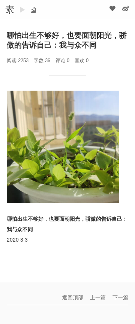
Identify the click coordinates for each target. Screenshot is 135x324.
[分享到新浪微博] (125, 8)
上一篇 (98, 297)
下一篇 (120, 297)
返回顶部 (72, 297)
